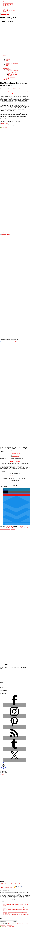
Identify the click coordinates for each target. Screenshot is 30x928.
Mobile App (15, 527)
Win (14, 529)
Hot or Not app (8, 527)
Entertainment (22, 526)
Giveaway (2, 527)
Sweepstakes (7, 529)
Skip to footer (6, 5)
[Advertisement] (15, 39)
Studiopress (9, 925)
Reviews (8, 526)
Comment (2, 671)
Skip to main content (7, 1)
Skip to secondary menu (8, 3)
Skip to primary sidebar (8, 4)
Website (1, 687)
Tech (11, 526)
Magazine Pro (20, 923)
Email (1, 685)
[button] (5, 490)
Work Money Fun (12, 923)
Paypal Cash (21, 527)
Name (1, 682)
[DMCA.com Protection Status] (7, 926)
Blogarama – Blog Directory (6, 887)
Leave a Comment (19, 88)
